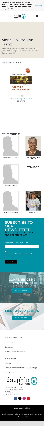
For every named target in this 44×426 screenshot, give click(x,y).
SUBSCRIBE (11, 261)
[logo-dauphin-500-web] (16, 15)
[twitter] (19, 398)
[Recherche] (29, 16)
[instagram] (24, 398)
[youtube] (28, 398)
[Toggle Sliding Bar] (3, 16)
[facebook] (15, 398)
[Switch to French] (39, 5)
